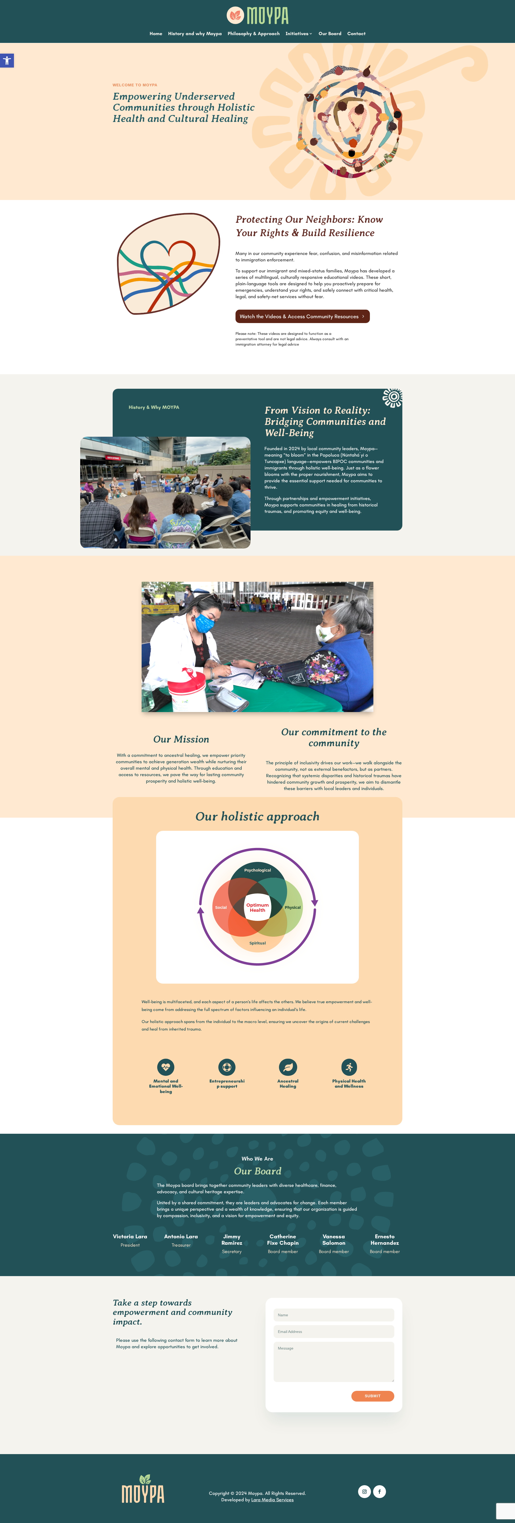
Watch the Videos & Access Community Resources (299, 316)
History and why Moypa (195, 33)
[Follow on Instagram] (364, 1491)
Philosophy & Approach (254, 33)
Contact (356, 33)
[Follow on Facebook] (379, 1491)
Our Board (330, 33)
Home (156, 33)
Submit (373, 1396)
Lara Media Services (272, 1500)
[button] (7, 61)
